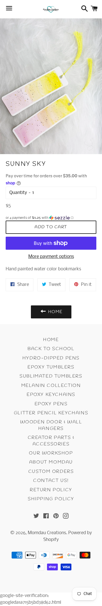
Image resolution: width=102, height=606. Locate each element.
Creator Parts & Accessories (51, 441)
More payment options (51, 256)
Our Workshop (51, 453)
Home (51, 340)
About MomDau (51, 462)
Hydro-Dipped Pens (51, 358)
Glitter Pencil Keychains (51, 413)
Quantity (18, 192)
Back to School (50, 349)
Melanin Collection (51, 386)
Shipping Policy (51, 499)
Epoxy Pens (51, 404)
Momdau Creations (47, 532)
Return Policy (51, 490)
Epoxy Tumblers (50, 367)
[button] (51, 218)
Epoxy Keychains (51, 395)
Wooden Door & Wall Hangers (51, 425)
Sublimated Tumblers (51, 376)
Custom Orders (51, 472)
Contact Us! (51, 481)
